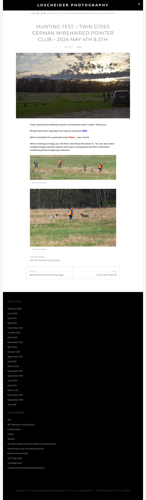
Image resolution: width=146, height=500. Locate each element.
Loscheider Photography (73, 5)
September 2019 (15, 376)
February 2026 (14, 309)
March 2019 (13, 390)
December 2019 (15, 371)
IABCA (11, 434)
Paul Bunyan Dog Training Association (26, 448)
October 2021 (14, 352)
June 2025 (12, 313)
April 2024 (12, 323)
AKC (41, 13)
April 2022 (12, 347)
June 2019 (12, 380)
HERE (84, 131)
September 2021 (15, 356)
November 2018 (15, 395)
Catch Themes (122, 491)
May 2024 (12, 318)
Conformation (14, 429)
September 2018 (15, 400)
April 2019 (12, 385)
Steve (79, 47)
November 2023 (15, 328)
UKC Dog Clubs (15, 458)
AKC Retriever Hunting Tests (47, 260)
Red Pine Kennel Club (18, 453)
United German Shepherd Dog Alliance (26, 468)
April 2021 (12, 361)
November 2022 (15, 342)
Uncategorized (15, 463)
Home (33, 13)
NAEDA (11, 439)
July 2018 (12, 404)
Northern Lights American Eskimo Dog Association (32, 444)
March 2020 (13, 366)
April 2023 (12, 337)
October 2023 (14, 333)
